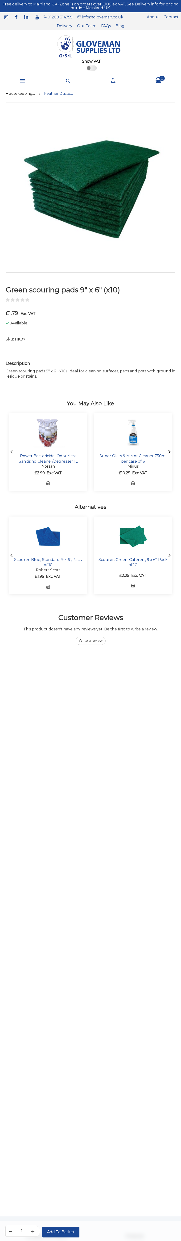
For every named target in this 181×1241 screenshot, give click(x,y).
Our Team (86, 26)
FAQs (106, 26)
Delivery (64, 26)
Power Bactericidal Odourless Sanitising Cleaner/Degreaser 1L (48, 459)
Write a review (91, 640)
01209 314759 (60, 17)
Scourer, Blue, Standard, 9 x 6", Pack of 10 (48, 562)
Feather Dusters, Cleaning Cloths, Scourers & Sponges (59, 93)
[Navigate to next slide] (169, 451)
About (153, 17)
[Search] (67, 80)
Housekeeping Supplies (20, 93)
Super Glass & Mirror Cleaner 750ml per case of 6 (133, 459)
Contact (171, 17)
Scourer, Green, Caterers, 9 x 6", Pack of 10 (133, 562)
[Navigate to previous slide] (11, 451)
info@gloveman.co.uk (102, 17)
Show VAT (91, 61)
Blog (119, 26)
